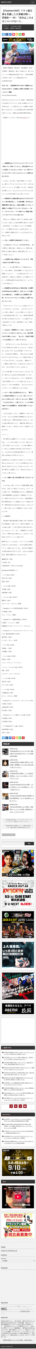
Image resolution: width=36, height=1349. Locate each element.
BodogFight (17, 1311)
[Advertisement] (18, 139)
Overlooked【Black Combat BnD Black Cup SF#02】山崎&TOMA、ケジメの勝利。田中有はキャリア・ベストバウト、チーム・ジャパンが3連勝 (18, 1126)
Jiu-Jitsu (32, 1311)
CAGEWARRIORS (9, 1311)
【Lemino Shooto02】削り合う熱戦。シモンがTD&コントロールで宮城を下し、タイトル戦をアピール (21, 787)
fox (21, 1306)
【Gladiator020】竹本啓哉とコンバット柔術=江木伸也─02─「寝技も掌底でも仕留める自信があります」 (18, 826)
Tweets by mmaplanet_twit (9, 1250)
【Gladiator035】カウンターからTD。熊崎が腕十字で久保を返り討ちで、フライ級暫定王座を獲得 (21, 753)
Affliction (3, 1311)
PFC (16, 1306)
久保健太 (12, 28)
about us (11, 1309)
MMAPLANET (10, 1346)
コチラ (25, 117)
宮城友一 (7, 28)
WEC (4, 1308)
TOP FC (3, 1306)
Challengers (25, 1311)
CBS (19, 1309)
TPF (18, 1306)
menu (32, 2)
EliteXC (24, 1306)
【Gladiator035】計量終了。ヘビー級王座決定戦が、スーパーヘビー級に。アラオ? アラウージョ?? (21, 776)
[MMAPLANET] (8, 2)
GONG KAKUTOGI (9, 1306)
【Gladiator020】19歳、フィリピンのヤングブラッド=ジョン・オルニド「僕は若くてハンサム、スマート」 (18, 820)
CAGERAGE (24, 1309)
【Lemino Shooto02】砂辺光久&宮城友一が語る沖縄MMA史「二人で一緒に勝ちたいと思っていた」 (22, 798)
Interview (15, 26)
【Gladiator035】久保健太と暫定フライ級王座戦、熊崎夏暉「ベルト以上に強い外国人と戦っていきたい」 (21, 765)
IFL (8, 1309)
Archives (3, 1258)
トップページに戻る (8, 834)
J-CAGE (19, 26)
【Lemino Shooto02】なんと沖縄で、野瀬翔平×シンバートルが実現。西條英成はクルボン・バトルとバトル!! (21, 809)
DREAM (3, 1313)
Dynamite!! (29, 1306)
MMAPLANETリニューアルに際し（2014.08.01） (18, 1340)
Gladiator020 (18, 28)
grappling (16, 1309)
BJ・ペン (30, 1309)
